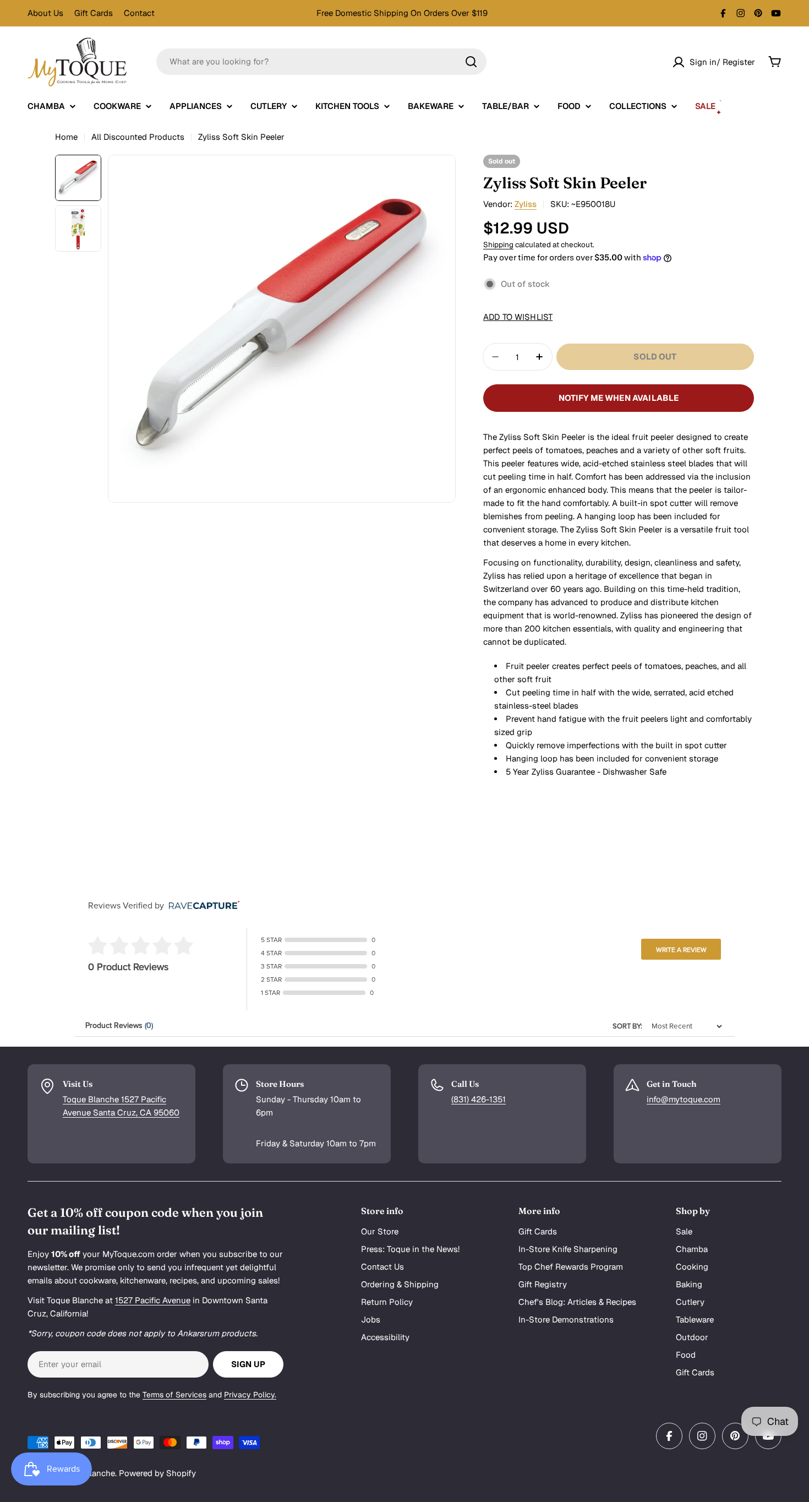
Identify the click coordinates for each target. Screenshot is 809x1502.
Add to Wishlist (518, 317)
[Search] (471, 61)
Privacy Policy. (250, 1395)
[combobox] (321, 61)
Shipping (498, 244)
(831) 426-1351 (478, 1099)
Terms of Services (174, 1395)
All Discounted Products (137, 137)
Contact (139, 13)
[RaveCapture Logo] (201, 906)
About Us (45, 13)
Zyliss (526, 204)
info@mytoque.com (683, 1099)
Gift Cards (93, 13)
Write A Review (681, 950)
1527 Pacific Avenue (152, 1300)
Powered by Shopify (157, 1473)
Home (66, 137)
